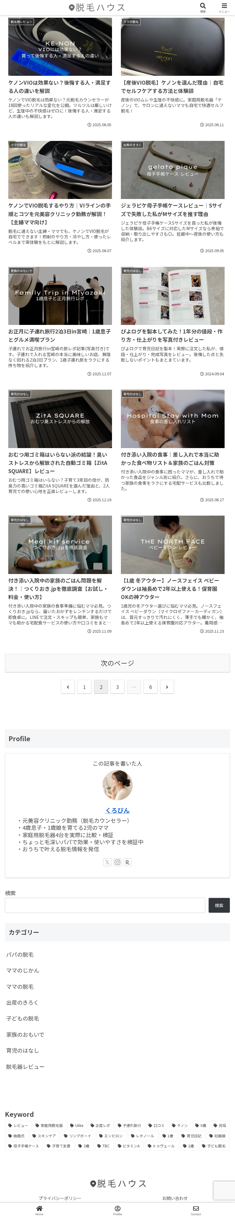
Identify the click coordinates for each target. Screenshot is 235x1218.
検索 (10, 893)
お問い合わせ (175, 1198)
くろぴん (117, 810)
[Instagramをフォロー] (117, 862)
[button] (214, 968)
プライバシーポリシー (60, 1198)
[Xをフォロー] (107, 862)
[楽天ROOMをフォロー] (128, 862)
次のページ (117, 663)
